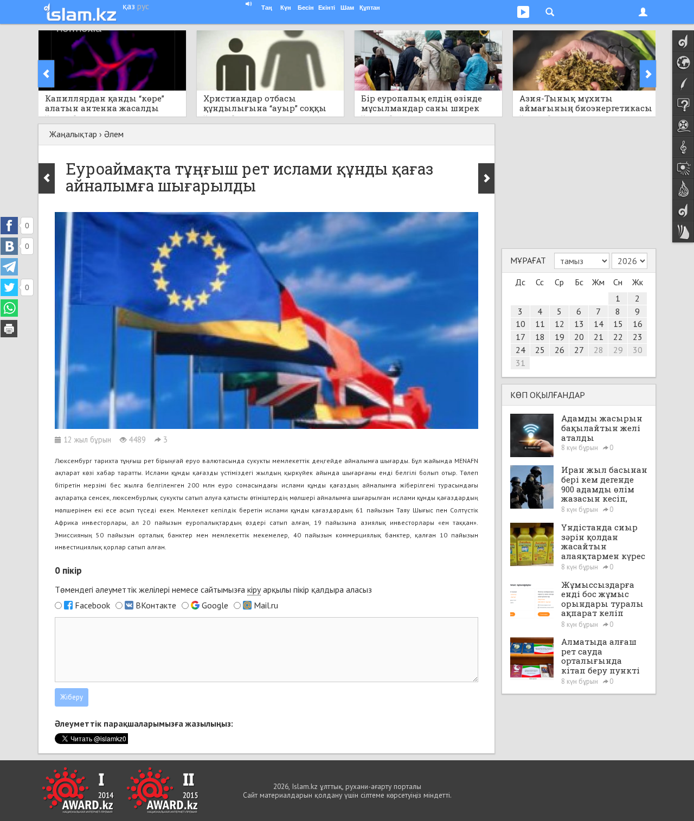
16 (637, 323)
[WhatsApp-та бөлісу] (9, 308)
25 (540, 349)
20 (579, 336)
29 (618, 349)
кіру (254, 589)
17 (520, 336)
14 (598, 323)
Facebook (92, 605)
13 (579, 323)
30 (637, 349)
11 (540, 323)
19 (559, 336)
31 (520, 362)
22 (618, 336)
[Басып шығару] (9, 328)
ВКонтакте (156, 605)
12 (559, 323)
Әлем (114, 134)
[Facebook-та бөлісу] (9, 225)
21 (598, 336)
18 (540, 336)
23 (637, 336)
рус (143, 6)
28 (598, 349)
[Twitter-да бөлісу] (9, 287)
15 (618, 323)
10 (520, 323)
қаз (129, 6)
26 (559, 349)
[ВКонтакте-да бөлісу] (9, 246)
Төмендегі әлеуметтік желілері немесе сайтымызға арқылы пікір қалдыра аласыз (213, 589)
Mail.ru (266, 605)
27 (579, 349)
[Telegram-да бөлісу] (9, 266)
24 (520, 349)
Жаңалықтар (73, 134)
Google (215, 605)
